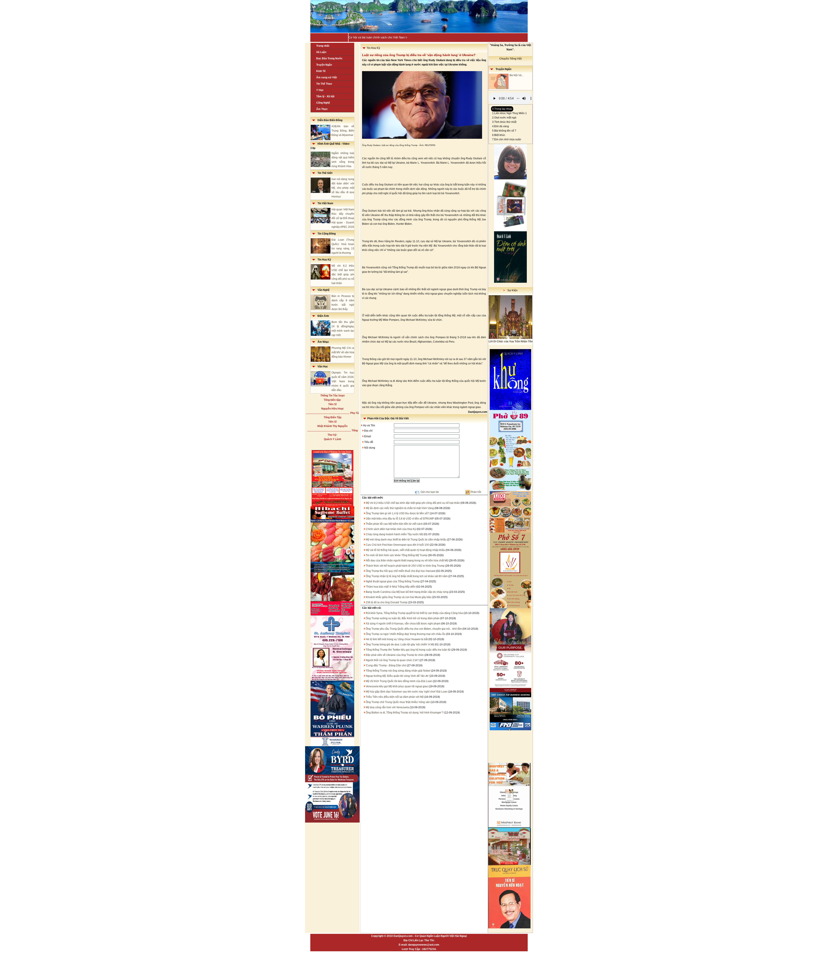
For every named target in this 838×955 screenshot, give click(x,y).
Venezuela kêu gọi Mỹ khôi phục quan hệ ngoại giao (397, 686)
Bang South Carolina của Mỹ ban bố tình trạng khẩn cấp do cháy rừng (407, 591)
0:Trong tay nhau (502, 108)
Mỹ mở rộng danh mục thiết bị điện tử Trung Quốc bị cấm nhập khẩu (406, 539)
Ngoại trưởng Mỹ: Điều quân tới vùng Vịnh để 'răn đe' (397, 675)
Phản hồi (476, 492)
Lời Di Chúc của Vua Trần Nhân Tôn (510, 341)
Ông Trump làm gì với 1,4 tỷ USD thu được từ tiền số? (397, 513)
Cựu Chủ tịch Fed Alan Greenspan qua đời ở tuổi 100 (397, 544)
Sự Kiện (511, 290)
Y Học (320, 90)
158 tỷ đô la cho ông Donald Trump (386, 602)
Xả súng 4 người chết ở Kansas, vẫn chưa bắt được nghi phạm (403, 623)
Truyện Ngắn (324, 64)
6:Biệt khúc (498, 135)
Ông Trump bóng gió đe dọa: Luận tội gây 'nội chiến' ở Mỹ (400, 644)
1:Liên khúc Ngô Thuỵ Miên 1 (509, 113)
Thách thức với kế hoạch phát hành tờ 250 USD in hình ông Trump (405, 565)
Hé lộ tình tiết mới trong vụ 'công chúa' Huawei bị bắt (397, 639)
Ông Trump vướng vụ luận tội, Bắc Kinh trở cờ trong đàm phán (403, 618)
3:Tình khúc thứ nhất (504, 121)
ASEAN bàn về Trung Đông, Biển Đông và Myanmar (342, 131)
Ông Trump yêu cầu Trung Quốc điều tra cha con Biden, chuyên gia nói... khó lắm (414, 628)
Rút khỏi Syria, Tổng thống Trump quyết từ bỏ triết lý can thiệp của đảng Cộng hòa (414, 613)
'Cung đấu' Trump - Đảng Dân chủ (386, 665)
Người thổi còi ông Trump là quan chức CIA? (392, 660)
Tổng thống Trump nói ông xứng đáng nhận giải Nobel (398, 670)
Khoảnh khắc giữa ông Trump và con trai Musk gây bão (398, 597)
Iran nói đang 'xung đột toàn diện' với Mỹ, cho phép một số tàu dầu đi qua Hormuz (342, 188)
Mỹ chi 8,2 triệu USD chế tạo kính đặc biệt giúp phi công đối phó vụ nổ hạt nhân (342, 274)
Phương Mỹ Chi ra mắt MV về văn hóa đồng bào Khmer (342, 352)
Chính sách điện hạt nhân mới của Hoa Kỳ (391, 529)
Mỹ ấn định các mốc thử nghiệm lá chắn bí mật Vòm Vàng (400, 508)
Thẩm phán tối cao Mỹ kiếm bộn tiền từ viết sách (394, 523)
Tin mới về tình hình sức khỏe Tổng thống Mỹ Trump (396, 555)
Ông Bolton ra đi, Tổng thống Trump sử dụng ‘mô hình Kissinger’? (404, 712)
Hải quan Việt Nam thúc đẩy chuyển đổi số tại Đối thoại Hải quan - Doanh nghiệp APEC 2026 (342, 218)
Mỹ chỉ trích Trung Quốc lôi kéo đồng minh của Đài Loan (399, 681)
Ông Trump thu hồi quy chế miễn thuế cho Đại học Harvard (400, 571)
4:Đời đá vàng (500, 126)
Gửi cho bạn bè (430, 492)
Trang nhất (322, 45)
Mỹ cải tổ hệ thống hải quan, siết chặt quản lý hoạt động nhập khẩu (405, 550)
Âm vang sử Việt (326, 77)
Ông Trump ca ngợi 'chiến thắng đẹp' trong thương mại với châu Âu (405, 634)
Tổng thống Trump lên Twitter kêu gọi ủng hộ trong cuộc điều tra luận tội (408, 649)
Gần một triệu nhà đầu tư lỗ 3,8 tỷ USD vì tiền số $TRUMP (400, 518)
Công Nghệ (323, 102)
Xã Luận (321, 52)
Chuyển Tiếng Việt (510, 58)
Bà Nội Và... (517, 75)
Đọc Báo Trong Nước (329, 58)
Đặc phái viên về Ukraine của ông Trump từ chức (395, 655)
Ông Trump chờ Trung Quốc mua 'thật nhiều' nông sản (398, 702)
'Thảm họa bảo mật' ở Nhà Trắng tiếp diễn (391, 586)
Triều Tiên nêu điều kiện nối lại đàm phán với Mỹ (395, 696)
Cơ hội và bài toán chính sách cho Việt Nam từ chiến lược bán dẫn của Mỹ (396, 37)
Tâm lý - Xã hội (325, 96)
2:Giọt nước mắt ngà (504, 117)
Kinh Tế (321, 71)
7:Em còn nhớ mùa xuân (506, 139)
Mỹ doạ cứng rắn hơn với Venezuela (387, 707)
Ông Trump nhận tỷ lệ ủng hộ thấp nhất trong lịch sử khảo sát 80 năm (407, 576)
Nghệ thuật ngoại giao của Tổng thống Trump (393, 581)
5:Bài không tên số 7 (504, 130)
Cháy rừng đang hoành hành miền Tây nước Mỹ (394, 534)
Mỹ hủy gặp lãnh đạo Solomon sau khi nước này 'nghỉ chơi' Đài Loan (406, 691)
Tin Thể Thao (324, 83)
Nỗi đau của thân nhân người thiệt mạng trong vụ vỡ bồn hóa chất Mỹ (407, 560)
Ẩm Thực (322, 109)
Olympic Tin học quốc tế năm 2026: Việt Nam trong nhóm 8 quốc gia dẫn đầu (342, 381)
